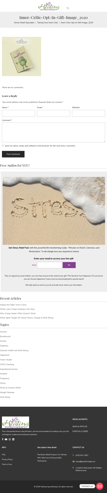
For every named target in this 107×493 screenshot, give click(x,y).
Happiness (4, 355)
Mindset (3, 373)
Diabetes (4, 345)
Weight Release (7, 392)
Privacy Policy (7, 459)
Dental (3, 341)
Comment (7, 120)
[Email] (99, 486)
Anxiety (3, 331)
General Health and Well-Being (14, 350)
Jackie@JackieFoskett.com (85, 461)
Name (5, 107)
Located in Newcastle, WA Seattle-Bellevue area (89, 469)
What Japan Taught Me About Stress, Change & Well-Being (26, 317)
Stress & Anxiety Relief (10, 387)
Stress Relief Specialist (24, 22)
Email (40, 107)
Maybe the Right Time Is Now (13, 305)
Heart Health (6, 359)
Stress (3, 383)
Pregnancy (4, 378)
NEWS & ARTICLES (80, 426)
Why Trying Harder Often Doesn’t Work (17, 313)
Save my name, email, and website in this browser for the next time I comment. (40, 145)
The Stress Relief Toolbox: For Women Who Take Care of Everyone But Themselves (52, 458)
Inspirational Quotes (9, 369)
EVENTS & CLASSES (80, 431)
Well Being (5, 397)
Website (76, 107)
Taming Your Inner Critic (47, 22)
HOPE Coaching (7, 364)
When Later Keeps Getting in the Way (17, 309)
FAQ (3, 455)
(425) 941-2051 (82, 455)
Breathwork (5, 336)
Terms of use (7, 464)
